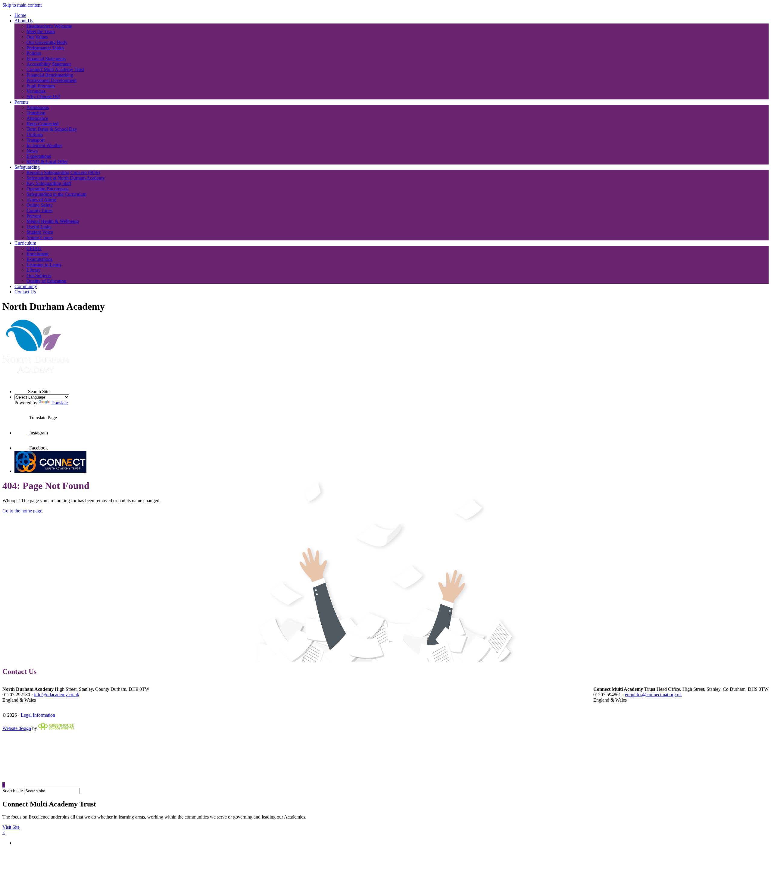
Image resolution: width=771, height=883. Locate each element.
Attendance (37, 118)
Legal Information (38, 715)
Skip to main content (22, 5)
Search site (12, 790)
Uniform (35, 134)
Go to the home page (22, 510)
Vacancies (36, 91)
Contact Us (25, 291)
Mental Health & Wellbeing (53, 221)
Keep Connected (42, 123)
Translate (59, 402)
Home (20, 15)
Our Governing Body (47, 42)
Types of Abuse (41, 199)
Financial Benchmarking (50, 74)
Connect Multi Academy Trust (55, 69)
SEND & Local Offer (47, 161)
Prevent (34, 215)
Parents (21, 102)
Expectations (39, 156)
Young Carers (40, 237)
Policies (34, 53)
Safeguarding (27, 167)
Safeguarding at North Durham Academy (66, 177)
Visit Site (11, 827)
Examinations (39, 259)
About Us (23, 20)
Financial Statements (46, 58)
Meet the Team (41, 31)
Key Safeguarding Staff (49, 183)
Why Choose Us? (43, 96)
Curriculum (25, 243)
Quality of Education (46, 280)
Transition (36, 112)
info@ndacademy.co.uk (56, 694)
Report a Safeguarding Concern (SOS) (63, 172)
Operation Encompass (47, 188)
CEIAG (34, 248)
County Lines (39, 210)
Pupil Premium (41, 85)
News (32, 150)
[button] (21, 386)
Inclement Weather (44, 145)
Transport (36, 139)
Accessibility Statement (49, 64)
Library (34, 270)
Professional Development (51, 80)
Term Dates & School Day (52, 129)
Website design (16, 728)
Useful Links (39, 226)
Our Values (37, 36)
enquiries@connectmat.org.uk (653, 694)
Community (25, 286)
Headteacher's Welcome (49, 26)
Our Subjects (39, 275)
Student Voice (40, 232)
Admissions (38, 107)
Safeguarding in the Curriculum (56, 194)
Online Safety (40, 205)
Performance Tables (45, 47)
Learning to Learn (44, 264)
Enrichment (37, 253)
